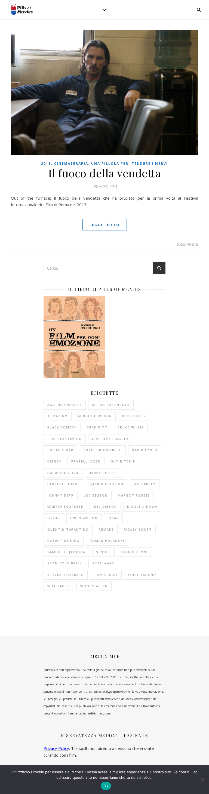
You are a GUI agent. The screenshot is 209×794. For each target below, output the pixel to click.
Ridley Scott (138, 529)
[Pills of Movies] (22, 9)
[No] (202, 779)
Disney (54, 461)
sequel (103, 552)
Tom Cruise (106, 575)
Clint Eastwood (64, 439)
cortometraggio (110, 439)
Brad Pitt (97, 427)
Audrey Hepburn (95, 416)
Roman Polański (107, 541)
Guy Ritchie (123, 461)
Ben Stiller (134, 416)
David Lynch (145, 450)
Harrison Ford (63, 473)
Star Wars (103, 563)
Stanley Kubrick (64, 563)
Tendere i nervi (150, 163)
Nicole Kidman (142, 506)
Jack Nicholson (107, 484)
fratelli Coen (86, 461)
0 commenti (187, 244)
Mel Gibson (105, 506)
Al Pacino (57, 416)
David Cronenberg (103, 450)
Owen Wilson (84, 518)
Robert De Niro (63, 541)
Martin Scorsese (65, 506)
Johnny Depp (60, 495)
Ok (105, 786)
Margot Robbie (134, 495)
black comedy (62, 427)
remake (106, 529)
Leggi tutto (105, 224)
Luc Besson (96, 495)
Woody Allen (94, 586)
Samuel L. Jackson (66, 552)
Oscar (53, 518)
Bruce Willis (131, 427)
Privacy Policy (56, 748)
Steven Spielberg (65, 575)
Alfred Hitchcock (111, 405)
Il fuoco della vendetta (104, 173)
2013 (46, 163)
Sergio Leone (135, 552)
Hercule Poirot (64, 484)
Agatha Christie (64, 405)
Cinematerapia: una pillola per (91, 163)
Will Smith (58, 586)
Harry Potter (103, 473)
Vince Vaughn (142, 575)
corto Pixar (60, 450)
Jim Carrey (145, 484)
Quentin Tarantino (68, 529)
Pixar (113, 518)
